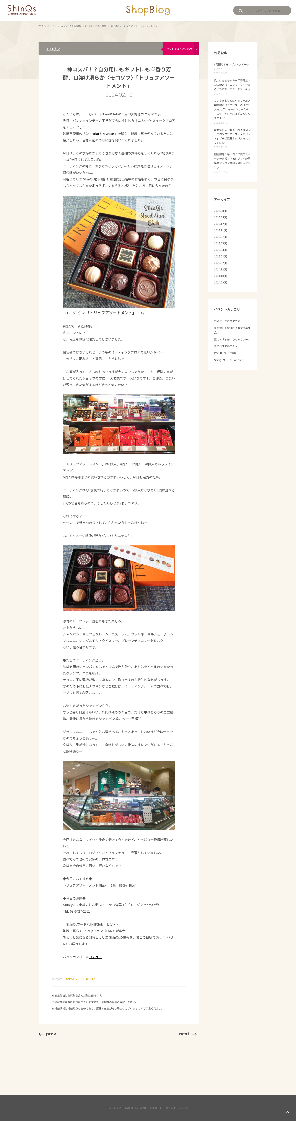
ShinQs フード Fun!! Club (80, 978)
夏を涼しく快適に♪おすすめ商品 (232, 330)
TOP (41, 26)
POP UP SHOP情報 (225, 353)
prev (51, 1033)
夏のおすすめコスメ (225, 346)
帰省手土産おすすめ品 (227, 321)
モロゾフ (51, 26)
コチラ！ (95, 956)
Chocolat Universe (100, 133)
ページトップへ (287, 1112)
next (184, 1033)
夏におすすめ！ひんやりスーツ (232, 339)
